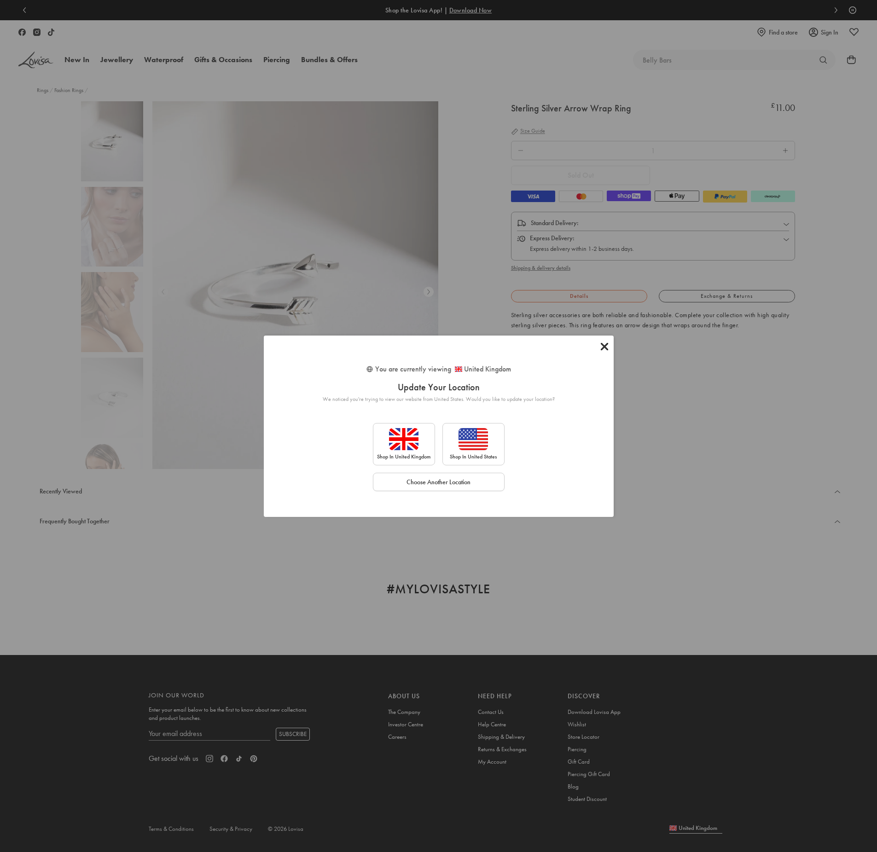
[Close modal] (604, 347)
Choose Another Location (438, 482)
